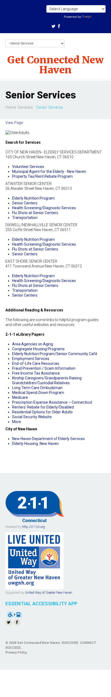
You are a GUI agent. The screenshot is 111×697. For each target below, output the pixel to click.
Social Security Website (32, 417)
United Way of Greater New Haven (48, 593)
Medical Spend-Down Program (38, 392)
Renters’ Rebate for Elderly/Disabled (43, 407)
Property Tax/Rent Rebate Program (42, 176)
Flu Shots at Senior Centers (35, 213)
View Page (14, 123)
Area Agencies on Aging (32, 344)
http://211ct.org (33, 527)
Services (25, 107)
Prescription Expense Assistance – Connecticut (52, 402)
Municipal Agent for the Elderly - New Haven (49, 171)
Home (10, 107)
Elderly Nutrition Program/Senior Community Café (54, 354)
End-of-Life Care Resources (35, 363)
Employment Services (30, 358)
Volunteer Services (28, 166)
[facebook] (59, 27)
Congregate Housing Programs (38, 349)
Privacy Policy (16, 652)
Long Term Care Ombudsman (37, 388)
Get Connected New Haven (55, 65)
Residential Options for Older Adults (42, 412)
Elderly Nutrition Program (33, 198)
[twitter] (53, 27)
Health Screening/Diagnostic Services (44, 208)
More (16, 422)
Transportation (24, 217)
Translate (99, 17)
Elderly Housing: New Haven (35, 443)
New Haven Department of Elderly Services (48, 439)
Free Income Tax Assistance (36, 373)
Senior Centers (24, 203)
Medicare (20, 397)
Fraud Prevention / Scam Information (43, 368)
